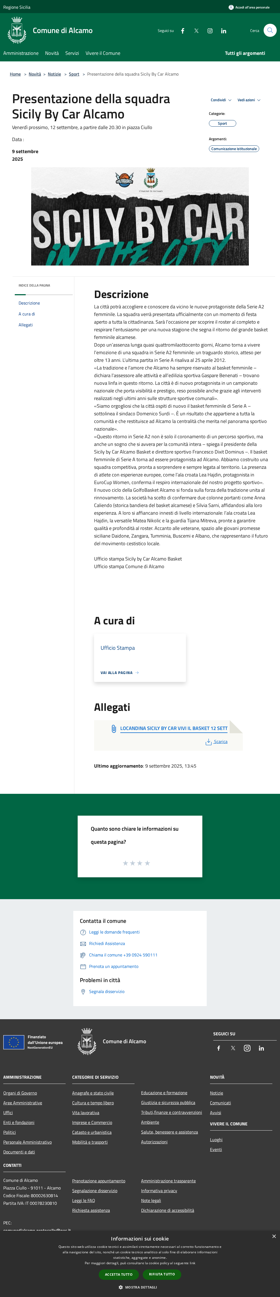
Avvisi (215, 1112)
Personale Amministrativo (27, 1142)
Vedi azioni (247, 100)
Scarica (221, 741)
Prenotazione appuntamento (98, 1180)
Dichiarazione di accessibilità (167, 1210)
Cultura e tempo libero (93, 1102)
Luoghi (216, 1139)
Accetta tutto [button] (119, 1274)
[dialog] (140, 1264)
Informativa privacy (159, 1190)
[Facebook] (180, 30)
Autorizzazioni (154, 1141)
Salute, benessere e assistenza (169, 1132)
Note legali (151, 1200)
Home (15, 74)
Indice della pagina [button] (34, 285)
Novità (35, 74)
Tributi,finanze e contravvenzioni (171, 1112)
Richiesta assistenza (91, 1210)
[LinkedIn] (221, 30)
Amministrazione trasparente (168, 1180)
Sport (74, 74)
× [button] (274, 1237)
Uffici (8, 1112)
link (192, 1263)
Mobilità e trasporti (90, 1142)
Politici (9, 1132)
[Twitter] (194, 30)
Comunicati (220, 1102)
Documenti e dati (19, 1152)
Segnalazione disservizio (94, 1190)
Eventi (216, 1149)
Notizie (54, 74)
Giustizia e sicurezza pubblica (168, 1102)
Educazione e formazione (164, 1092)
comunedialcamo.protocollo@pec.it (37, 1230)
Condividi (219, 100)
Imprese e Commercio (92, 1122)
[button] (140, 1287)
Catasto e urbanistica (92, 1132)
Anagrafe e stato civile (93, 1093)
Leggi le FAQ (83, 1200)
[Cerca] (270, 30)
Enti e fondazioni (18, 1122)
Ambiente (150, 1122)
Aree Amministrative (22, 1102)
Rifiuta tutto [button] (162, 1274)
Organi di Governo (20, 1093)
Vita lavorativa (85, 1112)
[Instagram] (207, 30)
